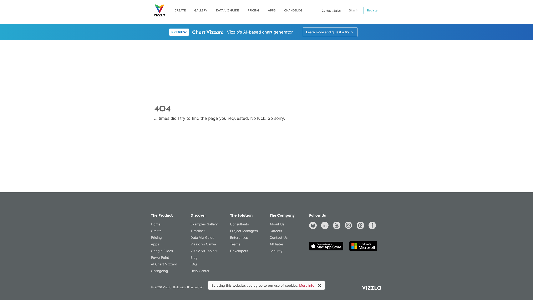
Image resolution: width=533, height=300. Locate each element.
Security (276, 251)
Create (180, 10)
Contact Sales (331, 10)
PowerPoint (160, 257)
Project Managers (244, 231)
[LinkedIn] (325, 226)
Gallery (200, 10)
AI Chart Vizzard (164, 264)
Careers (276, 231)
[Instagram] (349, 226)
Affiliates (277, 244)
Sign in (353, 10)
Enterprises (239, 237)
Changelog (293, 10)
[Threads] (361, 226)
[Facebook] (373, 226)
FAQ (194, 264)
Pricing (253, 10)
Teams (235, 244)
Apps (272, 10)
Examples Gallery (204, 224)
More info (306, 285)
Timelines (198, 231)
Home (155, 224)
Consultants (239, 224)
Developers (239, 251)
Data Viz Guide (227, 10)
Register (373, 10)
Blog (194, 257)
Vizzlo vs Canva (203, 244)
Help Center (200, 271)
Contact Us (279, 237)
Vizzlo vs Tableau (204, 251)
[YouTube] (337, 226)
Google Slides (162, 251)
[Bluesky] (313, 226)
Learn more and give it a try (328, 32)
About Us (277, 224)
